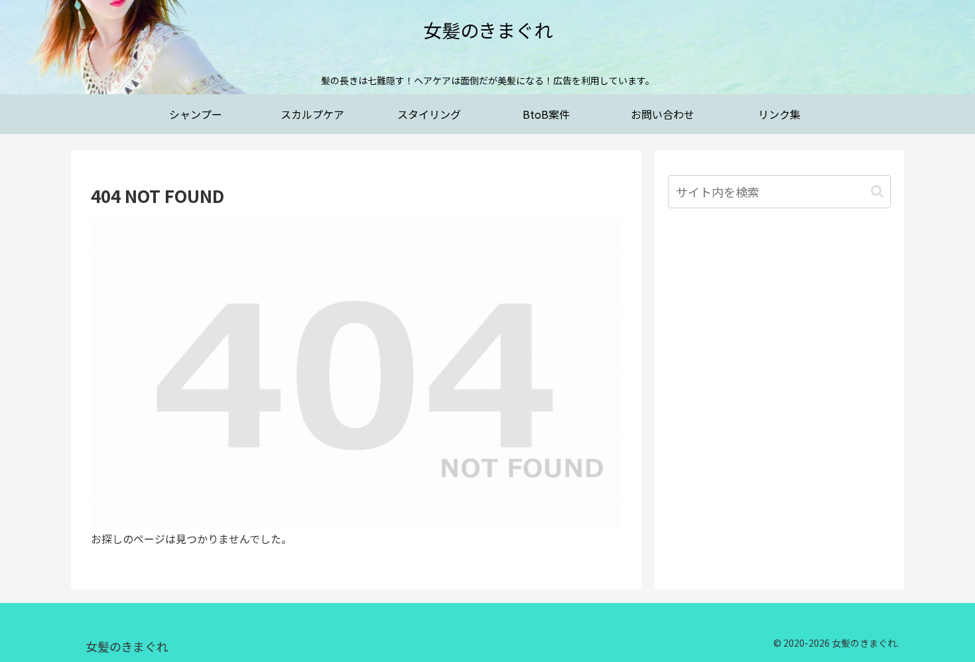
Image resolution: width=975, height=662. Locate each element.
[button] (877, 191)
